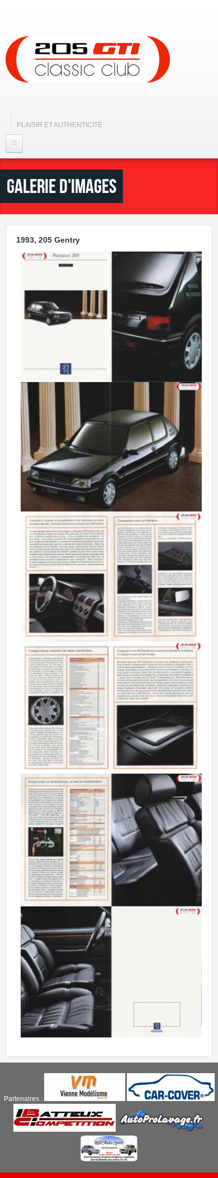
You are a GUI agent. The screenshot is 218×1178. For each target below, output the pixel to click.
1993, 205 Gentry (48, 239)
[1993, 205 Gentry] (111, 380)
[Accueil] (88, 59)
